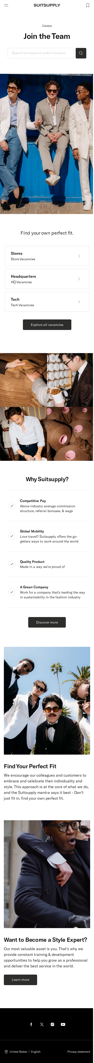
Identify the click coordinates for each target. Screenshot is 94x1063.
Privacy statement (78, 1051)
